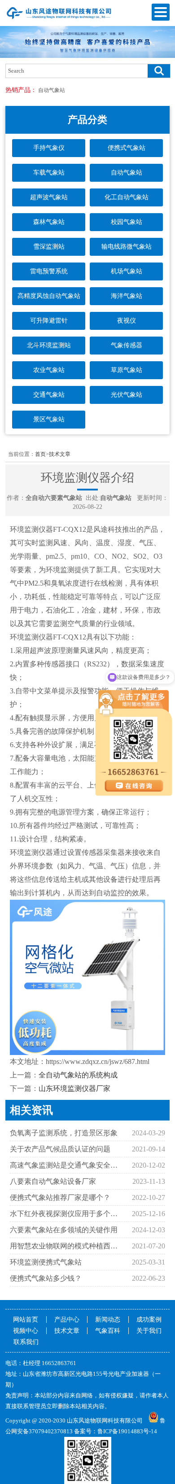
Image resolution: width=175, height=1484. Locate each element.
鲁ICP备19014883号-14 (127, 1431)
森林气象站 (49, 222)
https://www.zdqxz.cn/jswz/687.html (97, 1061)
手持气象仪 (49, 147)
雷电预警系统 (49, 271)
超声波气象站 (49, 197)
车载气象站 (49, 172)
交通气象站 (49, 394)
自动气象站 (51, 90)
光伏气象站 (126, 394)
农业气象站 (49, 370)
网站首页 (25, 1319)
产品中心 (66, 1319)
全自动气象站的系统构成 (78, 1075)
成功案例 (149, 1319)
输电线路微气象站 (126, 246)
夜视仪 (126, 320)
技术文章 (59, 454)
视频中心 (25, 1330)
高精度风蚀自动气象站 (49, 296)
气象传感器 (126, 345)
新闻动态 (107, 1319)
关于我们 (149, 1330)
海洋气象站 (126, 296)
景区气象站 (49, 419)
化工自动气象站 (127, 197)
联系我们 (26, 1342)
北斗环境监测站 (49, 345)
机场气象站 (126, 271)
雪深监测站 (49, 246)
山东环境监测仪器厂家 (74, 1088)
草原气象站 (126, 370)
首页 (40, 454)
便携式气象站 (126, 147)
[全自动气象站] (59, 19)
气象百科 (107, 1330)
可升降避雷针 (49, 320)
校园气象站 (126, 222)
